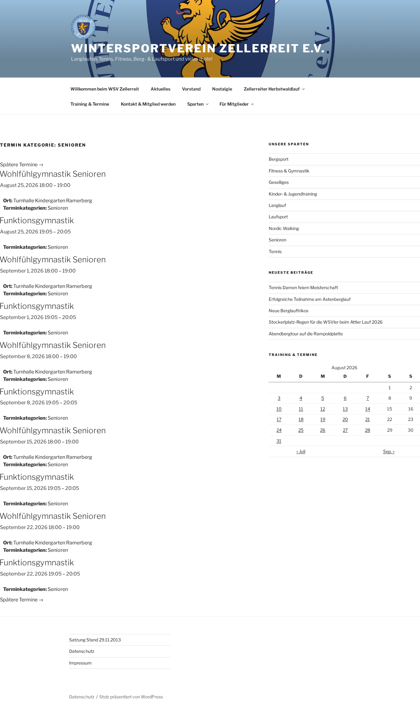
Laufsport (278, 216)
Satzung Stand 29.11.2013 (95, 639)
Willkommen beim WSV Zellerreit (104, 88)
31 (278, 440)
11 (301, 408)
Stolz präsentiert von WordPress (131, 696)
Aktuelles (160, 88)
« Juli (300, 451)
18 (301, 419)
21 (367, 419)
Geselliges (279, 182)
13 (345, 408)
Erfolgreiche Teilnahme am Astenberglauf (310, 299)
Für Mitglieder (234, 104)
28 (367, 430)
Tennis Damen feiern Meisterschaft (303, 287)
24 (279, 430)
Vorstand (191, 88)
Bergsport (278, 159)
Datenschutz (81, 651)
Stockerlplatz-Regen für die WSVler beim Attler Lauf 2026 (325, 322)
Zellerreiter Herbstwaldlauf (272, 88)
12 (322, 408)
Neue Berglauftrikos (288, 310)
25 (300, 430)
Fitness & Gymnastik (289, 170)
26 (322, 430)
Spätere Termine (21, 165)
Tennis (275, 251)
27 (345, 430)
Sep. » (388, 451)
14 (367, 408)
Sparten (195, 104)
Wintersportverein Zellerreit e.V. (198, 48)
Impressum (80, 662)
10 (279, 408)
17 (279, 419)
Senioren (58, 208)
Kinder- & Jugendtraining (293, 193)
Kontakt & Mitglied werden (148, 104)
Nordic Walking (284, 228)
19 (322, 419)
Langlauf (277, 205)
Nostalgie (222, 88)
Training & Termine (89, 104)
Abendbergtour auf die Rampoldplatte (306, 333)
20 (345, 419)
